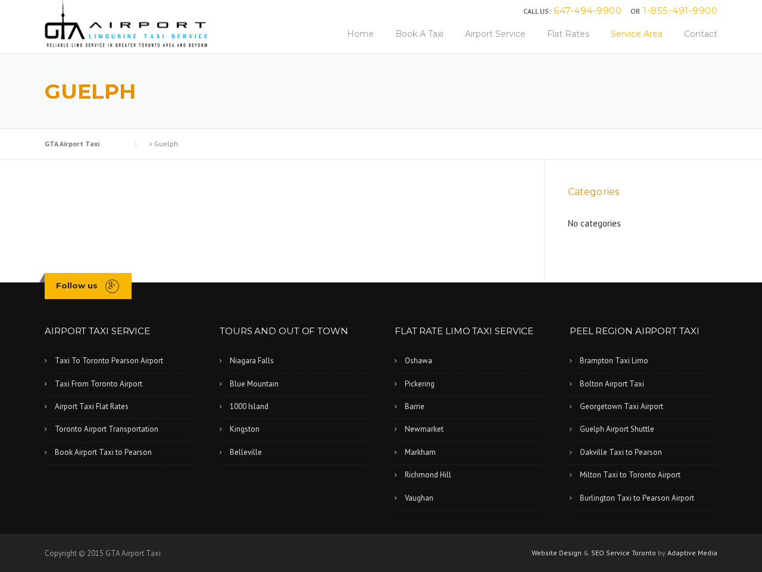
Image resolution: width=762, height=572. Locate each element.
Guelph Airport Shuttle (617, 429)
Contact (700, 34)
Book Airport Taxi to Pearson (103, 452)
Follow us (77, 285)
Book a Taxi (419, 34)
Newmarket (424, 429)
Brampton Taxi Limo (614, 361)
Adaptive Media (692, 552)
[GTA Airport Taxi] (126, 23)
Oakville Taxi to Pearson (621, 452)
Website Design (557, 552)
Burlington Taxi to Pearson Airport (637, 498)
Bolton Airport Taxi (612, 384)
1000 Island (249, 406)
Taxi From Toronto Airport (98, 384)
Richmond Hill (428, 475)
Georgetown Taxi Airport (621, 406)
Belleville (246, 452)
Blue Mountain (254, 384)
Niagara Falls (252, 361)
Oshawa (418, 361)
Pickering (420, 384)
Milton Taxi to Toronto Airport (630, 475)
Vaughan (419, 498)
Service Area (637, 34)
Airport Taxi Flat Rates (92, 406)
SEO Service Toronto (624, 552)
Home (360, 34)
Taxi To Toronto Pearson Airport (109, 361)
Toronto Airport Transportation (106, 429)
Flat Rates (568, 34)
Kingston (245, 429)
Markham (420, 452)
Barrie (414, 406)
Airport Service (495, 34)
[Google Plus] (112, 286)
